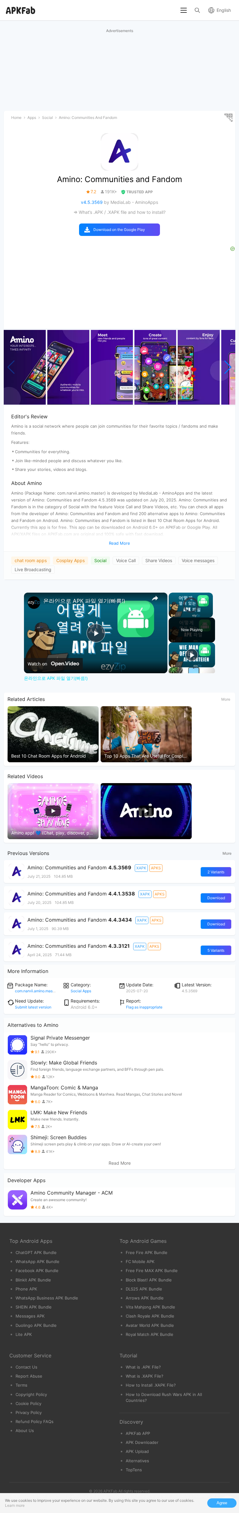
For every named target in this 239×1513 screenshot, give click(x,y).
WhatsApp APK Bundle (37, 1261)
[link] (34, 602)
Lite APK (24, 1334)
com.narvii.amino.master (36, 991)
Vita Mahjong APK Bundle (150, 1306)
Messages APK (30, 1315)
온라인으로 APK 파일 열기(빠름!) (84, 600)
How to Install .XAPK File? (151, 1385)
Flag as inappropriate (144, 1007)
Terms (21, 1385)
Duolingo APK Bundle (36, 1325)
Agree (222, 1503)
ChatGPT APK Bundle (36, 1252)
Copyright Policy (31, 1394)
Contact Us (26, 1367)
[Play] (172, 614)
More (225, 699)
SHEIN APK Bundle (34, 1306)
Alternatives (137, 1460)
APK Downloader (142, 1442)
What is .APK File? (143, 1367)
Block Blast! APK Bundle (149, 1279)
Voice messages (198, 560)
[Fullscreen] (209, 614)
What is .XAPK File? (144, 1376)
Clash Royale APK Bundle (150, 1315)
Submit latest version (33, 1007)
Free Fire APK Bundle (146, 1252)
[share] (155, 598)
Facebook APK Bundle (37, 1270)
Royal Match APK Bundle (149, 1334)
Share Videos (158, 560)
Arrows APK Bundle (145, 1297)
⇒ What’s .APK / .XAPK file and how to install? (119, 212)
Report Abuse (29, 1376)
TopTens (134, 1469)
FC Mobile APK (140, 1261)
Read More (120, 1163)
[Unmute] (180, 614)
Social (100, 560)
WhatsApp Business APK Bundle (47, 1297)
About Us (25, 1430)
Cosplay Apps (70, 560)
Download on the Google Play (119, 229)
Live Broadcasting (33, 569)
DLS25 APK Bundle (144, 1288)
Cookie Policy (28, 1403)
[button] (228, 367)
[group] (25, 367)
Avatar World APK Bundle (150, 1325)
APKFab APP (138, 1433)
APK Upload (137, 1451)
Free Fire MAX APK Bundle (152, 1270)
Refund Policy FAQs (35, 1421)
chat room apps (31, 560)
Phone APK (26, 1288)
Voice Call (126, 560)
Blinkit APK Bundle (33, 1279)
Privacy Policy (29, 1412)
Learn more (15, 1505)
